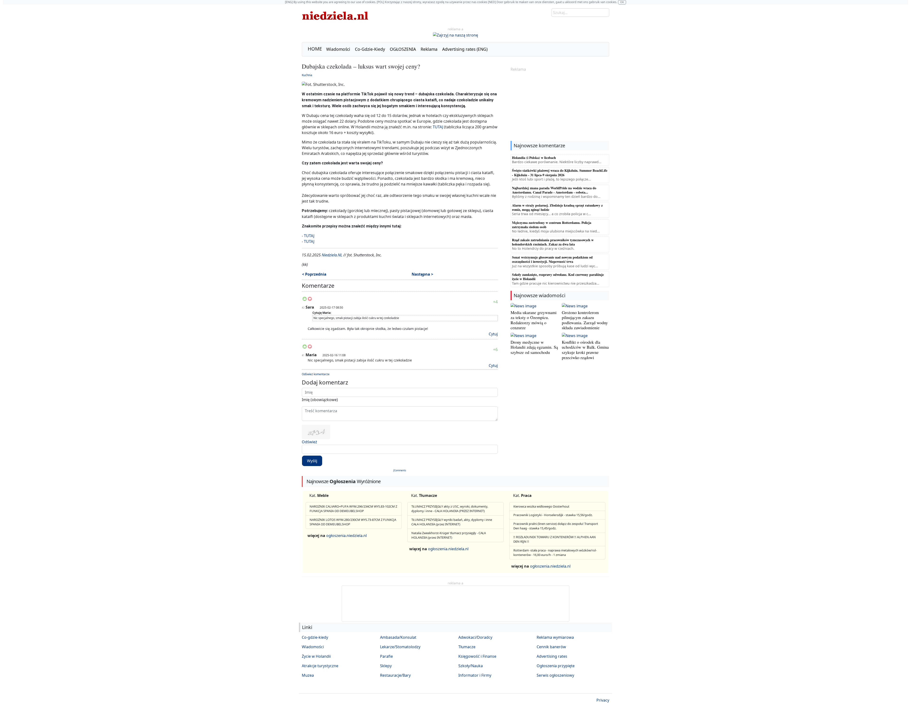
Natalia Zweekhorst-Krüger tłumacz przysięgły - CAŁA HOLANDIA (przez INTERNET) (448, 535)
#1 (303, 355)
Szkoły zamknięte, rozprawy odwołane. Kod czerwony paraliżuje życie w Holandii (558, 276)
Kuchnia (307, 75)
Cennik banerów (551, 646)
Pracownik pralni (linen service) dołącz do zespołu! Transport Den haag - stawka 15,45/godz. (555, 526)
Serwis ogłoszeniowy (555, 675)
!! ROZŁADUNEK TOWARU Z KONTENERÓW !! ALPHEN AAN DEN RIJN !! (554, 539)
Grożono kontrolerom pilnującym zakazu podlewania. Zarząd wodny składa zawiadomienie (585, 320)
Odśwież (309, 441)
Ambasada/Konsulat (398, 637)
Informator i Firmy (474, 675)
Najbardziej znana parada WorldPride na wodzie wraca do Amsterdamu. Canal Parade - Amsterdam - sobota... (554, 190)
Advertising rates (552, 656)
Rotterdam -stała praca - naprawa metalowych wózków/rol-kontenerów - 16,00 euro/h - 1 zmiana (555, 552)
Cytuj (493, 334)
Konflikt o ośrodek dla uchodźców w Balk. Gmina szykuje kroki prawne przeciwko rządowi (585, 349)
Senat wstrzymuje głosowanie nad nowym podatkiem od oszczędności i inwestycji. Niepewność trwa (552, 259)
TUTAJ (438, 127)
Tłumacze (466, 646)
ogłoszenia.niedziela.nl (346, 535)
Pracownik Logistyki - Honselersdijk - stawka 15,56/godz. (553, 515)
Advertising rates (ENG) (465, 49)
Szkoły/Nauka (470, 665)
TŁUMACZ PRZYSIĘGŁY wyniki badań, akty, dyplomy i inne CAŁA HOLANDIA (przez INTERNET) (451, 522)
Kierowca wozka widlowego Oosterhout (541, 506)
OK (622, 2)
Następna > (422, 274)
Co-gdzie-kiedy (315, 637)
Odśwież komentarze (316, 374)
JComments (399, 470)
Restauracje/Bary (395, 675)
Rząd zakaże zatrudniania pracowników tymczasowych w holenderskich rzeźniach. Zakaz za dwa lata (553, 242)
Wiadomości (338, 49)
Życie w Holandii (316, 656)
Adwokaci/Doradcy (475, 637)
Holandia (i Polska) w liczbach (534, 157)
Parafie (386, 656)
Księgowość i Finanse (477, 656)
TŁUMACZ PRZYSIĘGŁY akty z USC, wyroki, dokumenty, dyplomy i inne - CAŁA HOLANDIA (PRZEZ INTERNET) (449, 508)
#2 (303, 307)
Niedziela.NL (332, 255)
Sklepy (386, 665)
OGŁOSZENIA (403, 49)
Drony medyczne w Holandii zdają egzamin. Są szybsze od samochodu (534, 347)
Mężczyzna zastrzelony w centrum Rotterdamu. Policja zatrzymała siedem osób (551, 224)
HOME (315, 49)
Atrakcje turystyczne (320, 665)
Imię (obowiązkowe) (320, 399)
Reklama (429, 49)
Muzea (308, 675)
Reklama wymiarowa (555, 637)
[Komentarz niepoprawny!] (309, 300)
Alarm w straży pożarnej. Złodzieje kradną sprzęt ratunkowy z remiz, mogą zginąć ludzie (557, 207)
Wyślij (312, 460)
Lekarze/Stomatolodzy (400, 646)
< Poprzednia (314, 274)
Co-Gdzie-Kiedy (370, 49)
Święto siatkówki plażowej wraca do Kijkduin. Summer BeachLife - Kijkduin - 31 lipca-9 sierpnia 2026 (559, 172)
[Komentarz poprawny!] (304, 300)
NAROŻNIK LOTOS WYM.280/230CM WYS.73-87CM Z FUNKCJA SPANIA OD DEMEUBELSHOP (353, 522)
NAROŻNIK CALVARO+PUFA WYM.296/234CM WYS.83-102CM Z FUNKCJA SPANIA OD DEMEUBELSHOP (353, 508)
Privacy (602, 700)
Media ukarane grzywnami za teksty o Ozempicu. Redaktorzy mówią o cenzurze (534, 320)
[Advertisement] (560, 107)
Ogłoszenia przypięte (556, 665)
